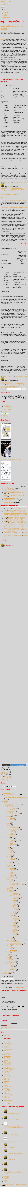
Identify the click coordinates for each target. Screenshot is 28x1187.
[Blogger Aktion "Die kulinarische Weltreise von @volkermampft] (6, 480)
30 (10, 778)
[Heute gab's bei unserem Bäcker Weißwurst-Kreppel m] (14, 669)
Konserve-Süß (8, 1070)
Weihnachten (13, 845)
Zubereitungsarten (11, 964)
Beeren (11, 947)
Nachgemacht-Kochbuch (16, 943)
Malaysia (15, 905)
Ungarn (15, 936)
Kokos (6, 1067)
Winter (11, 876)
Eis (11, 826)
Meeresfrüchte (10, 939)
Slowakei (15, 933)
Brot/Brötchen (13, 808)
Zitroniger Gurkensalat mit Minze (12, 487)
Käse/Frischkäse (11, 877)
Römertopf (12, 969)
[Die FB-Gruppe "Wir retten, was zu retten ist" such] (14, 636)
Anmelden (6, 405)
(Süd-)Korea (16, 897)
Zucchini (7, 1103)
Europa (12, 915)
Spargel (7, 1096)
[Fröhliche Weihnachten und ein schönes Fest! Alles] (14, 707)
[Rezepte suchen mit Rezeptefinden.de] (5, 1028)
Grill (6, 1060)
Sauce (8, 954)
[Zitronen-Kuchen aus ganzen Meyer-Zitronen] (5, 1170)
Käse (6, 1072)
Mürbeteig (7, 1076)
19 (4, 776)
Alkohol (12, 868)
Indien (14, 901)
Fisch (8, 847)
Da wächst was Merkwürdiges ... (12, 1135)
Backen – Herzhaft (11, 806)
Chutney (17, 182)
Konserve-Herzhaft (9, 1068)
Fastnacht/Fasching (14, 840)
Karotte (19, 376)
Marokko (15, 893)
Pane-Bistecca (7, 524)
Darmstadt (6, 795)
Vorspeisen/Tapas (11, 962)
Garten (6, 1057)
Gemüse (12, 818)
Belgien (15, 916)
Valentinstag (13, 844)
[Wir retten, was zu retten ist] (11, 459)
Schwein (12, 854)
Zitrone (7, 1101)
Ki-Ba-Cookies (7, 489)
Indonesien (15, 902)
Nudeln (12, 820)
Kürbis (6, 1074)
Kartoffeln (12, 819)
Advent (12, 838)
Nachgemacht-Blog (15, 941)
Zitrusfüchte (13, 950)
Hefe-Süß (7, 1063)
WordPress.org (7, 409)
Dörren (11, 880)
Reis (11, 822)
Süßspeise (9, 959)
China (14, 900)
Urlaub (6, 1099)
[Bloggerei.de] (4, 1020)
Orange (7, 1079)
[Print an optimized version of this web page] (5, 414)
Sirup (11, 887)
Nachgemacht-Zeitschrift (16, 944)
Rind (11, 852)
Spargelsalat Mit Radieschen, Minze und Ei (14, 492)
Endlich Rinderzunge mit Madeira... (12, 1113)
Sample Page (7, 1035)
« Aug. (2, 779)
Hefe (6, 1061)
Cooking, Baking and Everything (12, 794)
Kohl (11, 862)
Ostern (11, 843)
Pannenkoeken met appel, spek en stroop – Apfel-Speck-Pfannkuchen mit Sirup (15, 513)
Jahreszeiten (10, 870)
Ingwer (22, 376)
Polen (14, 927)
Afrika (11, 891)
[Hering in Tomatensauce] (5, 1158)
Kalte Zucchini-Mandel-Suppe (11, 491)
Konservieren (10, 879)
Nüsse (11, 948)
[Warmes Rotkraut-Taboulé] (5, 1145)
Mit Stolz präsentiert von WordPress (17, 1184)
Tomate (7, 1097)
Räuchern (12, 886)
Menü (2, 6)
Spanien (15, 934)
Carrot (20, 182)
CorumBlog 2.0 (4, 4)
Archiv (2, 786)
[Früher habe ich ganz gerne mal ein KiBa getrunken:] (14, 582)
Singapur (15, 908)
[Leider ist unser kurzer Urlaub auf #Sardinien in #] (14, 614)
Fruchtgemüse (13, 859)
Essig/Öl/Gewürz (11, 834)
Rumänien (15, 930)
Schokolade (8, 1095)
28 (7, 778)
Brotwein (6, 515)
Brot (6, 1050)
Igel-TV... (6, 1165)
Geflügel (12, 850)
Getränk (9, 866)
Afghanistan (16, 898)
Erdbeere (7, 1056)
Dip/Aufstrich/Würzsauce (7, 383)
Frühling (12, 872)
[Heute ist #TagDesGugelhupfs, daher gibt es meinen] (14, 737)
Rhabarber (7, 1086)
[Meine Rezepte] (5, 411)
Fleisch (8, 848)
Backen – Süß (10, 811)
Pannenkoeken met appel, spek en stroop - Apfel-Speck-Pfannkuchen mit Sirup (13, 1127)
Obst (8, 945)
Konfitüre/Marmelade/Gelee (17, 884)
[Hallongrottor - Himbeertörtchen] (5, 1139)
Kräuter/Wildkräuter (12, 888)
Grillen (11, 966)
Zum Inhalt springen (6, 1)
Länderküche (10, 890)
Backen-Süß (8, 1046)
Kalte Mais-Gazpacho (9, 488)
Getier (5, 800)
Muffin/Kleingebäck (15, 813)
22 (9, 776)
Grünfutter (6, 801)
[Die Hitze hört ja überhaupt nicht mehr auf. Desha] (14, 568)
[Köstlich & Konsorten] (7, 1027)
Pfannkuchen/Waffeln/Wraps (14, 951)
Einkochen (12, 882)
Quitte (6, 1085)
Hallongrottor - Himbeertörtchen (12, 1141)
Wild (11, 855)
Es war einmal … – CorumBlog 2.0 (12, 532)
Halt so (5, 802)
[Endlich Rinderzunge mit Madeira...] (5, 1112)
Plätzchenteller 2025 (9, 502)
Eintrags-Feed (7, 406)
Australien (12, 913)
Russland (15, 907)
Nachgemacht (10, 940)
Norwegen (15, 925)
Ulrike (5, 528)
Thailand (15, 911)
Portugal (15, 929)
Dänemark (15, 918)
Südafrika (15, 894)
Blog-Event (25, 376)
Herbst (11, 873)
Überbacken (13, 970)
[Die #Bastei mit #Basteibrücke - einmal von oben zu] (14, 759)
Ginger (22, 182)
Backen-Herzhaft (9, 1044)
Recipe (14, 182)
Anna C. (6, 522)
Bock (5, 510)
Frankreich (15, 920)
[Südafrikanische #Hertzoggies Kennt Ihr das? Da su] (14, 654)
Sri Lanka (15, 909)
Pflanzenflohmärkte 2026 (10, 499)
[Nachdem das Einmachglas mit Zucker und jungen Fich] (14, 685)
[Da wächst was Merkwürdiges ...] (5, 1133)
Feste (8, 837)
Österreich (15, 926)
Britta (5, 517)
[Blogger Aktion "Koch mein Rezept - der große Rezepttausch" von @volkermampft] (6, 456)
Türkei (14, 912)
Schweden (15, 932)
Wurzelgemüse (13, 863)
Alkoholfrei (13, 869)
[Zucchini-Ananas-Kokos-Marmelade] (5, 1152)
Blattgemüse (13, 858)
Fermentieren (13, 883)
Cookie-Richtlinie (19, 987)
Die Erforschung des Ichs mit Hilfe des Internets (15, 797)
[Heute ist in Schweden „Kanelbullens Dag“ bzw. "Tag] (14, 749)
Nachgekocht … (11, 531)
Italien (14, 923)
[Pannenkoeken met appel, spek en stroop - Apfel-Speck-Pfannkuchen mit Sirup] (5, 1124)
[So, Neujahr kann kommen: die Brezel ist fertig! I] (14, 675)
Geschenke (9, 865)
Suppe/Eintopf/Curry (12, 958)
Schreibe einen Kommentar (13, 190)
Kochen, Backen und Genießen (11, 804)
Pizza (11, 809)
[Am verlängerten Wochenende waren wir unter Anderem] (14, 623)
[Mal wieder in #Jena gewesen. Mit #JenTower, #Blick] (14, 741)
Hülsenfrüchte (13, 861)
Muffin (6, 1075)
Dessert (8, 825)
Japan (14, 904)
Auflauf (9, 805)
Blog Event (25, 182)
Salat (8, 952)
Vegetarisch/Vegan (11, 961)
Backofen (12, 965)
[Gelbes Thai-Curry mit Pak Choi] (5, 1118)
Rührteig (7, 1090)
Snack (8, 957)
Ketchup (12, 832)
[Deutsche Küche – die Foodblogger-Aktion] (6, 439)
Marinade (12, 836)
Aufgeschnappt (7, 793)
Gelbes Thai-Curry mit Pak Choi (12, 1119)
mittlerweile (18, 229)
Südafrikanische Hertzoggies (11, 498)
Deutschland (16, 919)
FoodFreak (3, 39)
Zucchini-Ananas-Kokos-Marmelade (13, 1153)
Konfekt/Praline (14, 827)
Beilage (9, 816)
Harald (5, 526)
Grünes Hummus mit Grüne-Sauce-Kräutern (15, 495)
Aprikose (7, 1043)
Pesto (11, 833)
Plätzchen (12, 815)
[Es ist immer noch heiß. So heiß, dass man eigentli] (14, 556)
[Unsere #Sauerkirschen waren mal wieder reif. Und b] (14, 606)
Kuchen (12, 812)
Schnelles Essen (11, 955)
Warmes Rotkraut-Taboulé (10, 1147)
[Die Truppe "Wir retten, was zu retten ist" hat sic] (14, 721)
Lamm (11, 851)
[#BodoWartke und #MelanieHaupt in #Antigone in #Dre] (14, 664)
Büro (8, 823)
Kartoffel (7, 1065)
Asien (11, 895)
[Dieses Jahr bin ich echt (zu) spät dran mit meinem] (14, 698)
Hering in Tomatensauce (10, 1159)
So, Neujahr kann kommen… (11, 500)
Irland (14, 922)
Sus (8, 186)
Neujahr (12, 841)
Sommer (12, 875)
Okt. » (6, 779)
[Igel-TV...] (5, 1164)
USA (11, 937)
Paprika (7, 1081)
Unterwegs (6, 973)
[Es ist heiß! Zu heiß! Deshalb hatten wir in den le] (14, 598)
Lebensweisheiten (8, 972)
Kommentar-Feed (8, 407)
